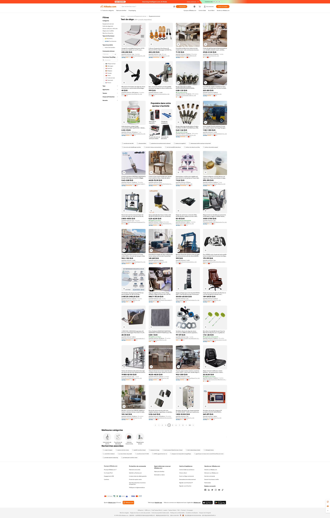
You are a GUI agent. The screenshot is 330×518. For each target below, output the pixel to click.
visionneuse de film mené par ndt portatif (201, 143)
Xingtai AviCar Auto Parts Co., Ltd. (157, 340)
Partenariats (207, 482)
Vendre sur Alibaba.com (210, 469)
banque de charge (155, 450)
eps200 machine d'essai (140, 450)
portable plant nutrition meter (130, 457)
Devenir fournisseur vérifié (211, 479)
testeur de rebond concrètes (193, 147)
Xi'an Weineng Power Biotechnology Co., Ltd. (133, 133)
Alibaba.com (197, 502)
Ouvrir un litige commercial (186, 476)
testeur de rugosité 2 (180, 143)
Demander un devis (159, 474)
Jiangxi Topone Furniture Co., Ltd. (212, 300)
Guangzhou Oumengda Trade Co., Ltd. (186, 95)
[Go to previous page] (155, 425)
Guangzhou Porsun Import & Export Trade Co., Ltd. (134, 184)
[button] (174, 6)
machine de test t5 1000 (143, 453)
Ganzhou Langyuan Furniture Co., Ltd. (159, 378)
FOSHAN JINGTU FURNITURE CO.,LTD (186, 55)
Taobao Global (172, 510)
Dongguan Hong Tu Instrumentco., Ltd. (159, 94)
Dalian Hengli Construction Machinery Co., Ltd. (215, 379)
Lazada (165, 510)
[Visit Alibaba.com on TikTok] (223, 490)
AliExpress (140, 510)
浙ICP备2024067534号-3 (209, 515)
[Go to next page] (193, 425)
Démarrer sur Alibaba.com (211, 473)
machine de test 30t (129, 143)
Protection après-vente (135, 479)
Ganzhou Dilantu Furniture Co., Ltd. (212, 94)
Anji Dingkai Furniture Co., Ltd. (211, 55)
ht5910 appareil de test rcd (160, 453)
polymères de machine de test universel (160, 143)
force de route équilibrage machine (132, 147)
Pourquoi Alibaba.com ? (110, 469)
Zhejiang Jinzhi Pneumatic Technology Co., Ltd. (161, 223)
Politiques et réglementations (137, 487)
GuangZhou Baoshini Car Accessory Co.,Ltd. (215, 340)
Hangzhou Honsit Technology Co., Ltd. (132, 418)
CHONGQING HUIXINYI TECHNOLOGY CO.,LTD (188, 338)
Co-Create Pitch (108, 473)
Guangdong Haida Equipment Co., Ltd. (132, 378)
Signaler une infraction (185, 486)
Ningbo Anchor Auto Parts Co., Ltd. (131, 300)
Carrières (106, 479)
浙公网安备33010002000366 (193, 515)
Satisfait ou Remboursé (135, 473)
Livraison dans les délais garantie (138, 476)
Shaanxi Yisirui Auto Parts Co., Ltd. (185, 223)
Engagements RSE (109, 476)
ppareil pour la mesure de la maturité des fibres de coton (210, 453)
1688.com (147, 510)
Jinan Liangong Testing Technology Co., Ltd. (187, 300)
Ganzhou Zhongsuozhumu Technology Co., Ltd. (161, 184)
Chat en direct (183, 473)
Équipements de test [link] (154, 16)
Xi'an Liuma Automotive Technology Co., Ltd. (133, 55)
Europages (190, 510)
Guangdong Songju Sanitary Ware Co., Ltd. (214, 184)
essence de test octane (123, 450)
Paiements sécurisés (134, 469)
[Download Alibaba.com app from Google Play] (220, 502)
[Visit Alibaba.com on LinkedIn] (209, 490)
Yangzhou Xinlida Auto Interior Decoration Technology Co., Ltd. (161, 300)
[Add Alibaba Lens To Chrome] (128, 502)
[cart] (200, 6)
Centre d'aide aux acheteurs (186, 469)
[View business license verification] (180, 515)
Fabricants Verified (159, 471)
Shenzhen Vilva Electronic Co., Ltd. (185, 418)
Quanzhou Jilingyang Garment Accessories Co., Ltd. (161, 418)
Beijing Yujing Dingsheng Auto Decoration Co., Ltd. (215, 262)
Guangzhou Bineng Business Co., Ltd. (186, 135)
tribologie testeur (209, 450)
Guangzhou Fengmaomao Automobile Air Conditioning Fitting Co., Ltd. (134, 338)
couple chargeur (108, 450)
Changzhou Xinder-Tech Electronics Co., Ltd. (215, 222)
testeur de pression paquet (211, 147)
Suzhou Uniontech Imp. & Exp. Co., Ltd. (132, 94)
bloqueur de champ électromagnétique (181, 453)
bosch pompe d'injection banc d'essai (173, 450)
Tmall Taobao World (156, 510)
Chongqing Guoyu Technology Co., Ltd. (159, 55)
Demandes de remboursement (187, 479)
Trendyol (183, 510)
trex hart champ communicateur (154, 147)
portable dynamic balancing (111, 457)
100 (190, 425)
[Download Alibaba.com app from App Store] (207, 502)
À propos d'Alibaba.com (110, 466)
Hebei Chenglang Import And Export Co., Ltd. (215, 133)
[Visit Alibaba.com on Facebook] (205, 490)
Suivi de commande (209, 476)
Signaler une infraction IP (186, 482)
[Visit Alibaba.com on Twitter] (212, 490)
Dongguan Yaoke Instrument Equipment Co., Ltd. (134, 222)
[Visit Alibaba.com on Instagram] (216, 490)
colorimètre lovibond (109, 453)
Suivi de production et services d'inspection (137, 483)
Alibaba (123, 16)
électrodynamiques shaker (193, 450)
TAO (178, 510)
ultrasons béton (142, 143)
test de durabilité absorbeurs (174, 147)
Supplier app (158, 502)
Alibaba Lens (111, 502)
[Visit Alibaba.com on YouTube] (219, 490)
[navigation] (110, 220)
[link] (328, 501)
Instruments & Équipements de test (136, 16)
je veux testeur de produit (125, 453)
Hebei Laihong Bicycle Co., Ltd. (184, 184)
